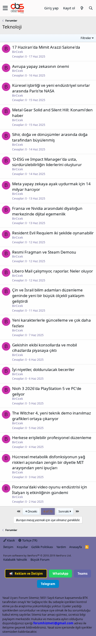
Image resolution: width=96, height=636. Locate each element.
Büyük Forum (40, 559)
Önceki (32, 511)
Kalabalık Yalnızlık (15, 559)
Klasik (10, 540)
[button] (5, 8)
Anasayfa (75, 547)
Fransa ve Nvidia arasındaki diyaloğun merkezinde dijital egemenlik (47, 211)
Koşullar (22, 547)
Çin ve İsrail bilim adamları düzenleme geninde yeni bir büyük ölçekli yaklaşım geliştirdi (48, 295)
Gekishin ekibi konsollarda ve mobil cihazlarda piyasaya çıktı (44, 347)
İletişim (8, 547)
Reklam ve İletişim (26, 573)
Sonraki (64, 511)
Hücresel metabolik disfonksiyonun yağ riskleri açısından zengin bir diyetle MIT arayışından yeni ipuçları (48, 462)
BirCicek (17, 52)
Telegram (48, 584)
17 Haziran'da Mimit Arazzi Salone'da (46, 47)
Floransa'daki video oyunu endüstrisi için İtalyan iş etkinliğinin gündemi (49, 489)
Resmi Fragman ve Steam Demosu (44, 252)
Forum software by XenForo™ (37, 555)
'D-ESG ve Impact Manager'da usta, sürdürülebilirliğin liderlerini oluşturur (47, 161)
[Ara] (90, 8)
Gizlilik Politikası (42, 547)
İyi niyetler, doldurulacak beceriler (43, 369)
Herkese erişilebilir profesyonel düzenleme (51, 437)
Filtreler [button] (86, 38)
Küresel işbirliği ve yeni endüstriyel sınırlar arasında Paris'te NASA (51, 88)
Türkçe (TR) (29, 540)
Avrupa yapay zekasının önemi (40, 66)
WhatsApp (60, 573)
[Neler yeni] (81, 8)
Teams (82, 573)
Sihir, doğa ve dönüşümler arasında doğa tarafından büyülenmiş (50, 137)
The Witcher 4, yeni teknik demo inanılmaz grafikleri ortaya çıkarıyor (51, 415)
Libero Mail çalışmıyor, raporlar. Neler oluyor (52, 271)
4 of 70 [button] (47, 511)
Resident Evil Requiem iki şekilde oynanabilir (53, 233)
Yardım (61, 547)
